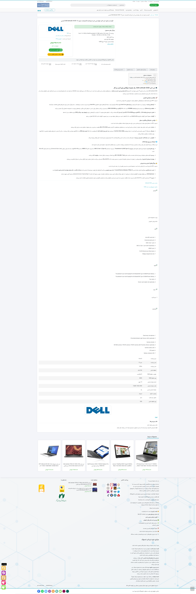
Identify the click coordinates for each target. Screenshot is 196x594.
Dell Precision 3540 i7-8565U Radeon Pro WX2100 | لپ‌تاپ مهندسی (98, 465)
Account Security (119, 10)
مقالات (134, 1)
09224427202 (49, 1)
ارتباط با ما (150, 1)
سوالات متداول (144, 1)
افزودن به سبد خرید (54, 50)
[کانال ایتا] (4, 568)
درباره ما (138, 1)
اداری (141, 10)
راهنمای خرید (156, 1)
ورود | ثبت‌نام (153, 5)
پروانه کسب (136, 10)
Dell (68, 33)
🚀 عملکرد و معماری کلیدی (151, 79)
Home (156, 15)
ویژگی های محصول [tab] (141, 69)
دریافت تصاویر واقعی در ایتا (55, 54)
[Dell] (56, 29)
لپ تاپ (152, 15)
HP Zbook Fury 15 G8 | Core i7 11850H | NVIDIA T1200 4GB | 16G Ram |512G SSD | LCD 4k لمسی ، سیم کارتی (146, 465)
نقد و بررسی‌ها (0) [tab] (119, 69)
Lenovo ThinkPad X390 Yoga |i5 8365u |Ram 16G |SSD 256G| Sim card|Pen (122, 465)
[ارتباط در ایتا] (4, 578)
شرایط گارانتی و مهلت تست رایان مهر (105, 10)
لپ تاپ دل (58, 35)
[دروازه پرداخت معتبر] (62, 489)
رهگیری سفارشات (49, 10)
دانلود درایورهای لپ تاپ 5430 (150, 187)
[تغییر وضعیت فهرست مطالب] (154, 75)
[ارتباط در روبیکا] (4, 582)
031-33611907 (40, 1)
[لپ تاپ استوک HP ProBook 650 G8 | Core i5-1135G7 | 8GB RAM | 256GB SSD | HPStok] (49, 451)
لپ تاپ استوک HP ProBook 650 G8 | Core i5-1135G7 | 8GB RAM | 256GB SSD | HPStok (49, 465)
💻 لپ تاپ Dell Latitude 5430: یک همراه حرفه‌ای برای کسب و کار (143, 77)
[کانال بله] (4, 573)
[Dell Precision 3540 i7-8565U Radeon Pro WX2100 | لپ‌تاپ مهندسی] (98, 451)
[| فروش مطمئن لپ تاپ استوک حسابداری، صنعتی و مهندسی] (43, 5)
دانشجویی (155, 10)
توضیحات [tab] (152, 69)
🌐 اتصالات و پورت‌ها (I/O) (151, 82)
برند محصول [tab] (130, 69)
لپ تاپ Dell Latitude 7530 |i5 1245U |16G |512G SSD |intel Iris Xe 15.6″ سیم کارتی (73, 465)
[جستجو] (71, 5)
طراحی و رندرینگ (148, 10)
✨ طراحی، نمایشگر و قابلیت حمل (150, 80)
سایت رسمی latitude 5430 (151, 183)
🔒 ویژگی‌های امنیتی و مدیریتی (150, 83)
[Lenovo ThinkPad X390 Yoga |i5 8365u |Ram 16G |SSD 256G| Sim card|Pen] (122, 451)
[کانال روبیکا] (4, 587)
